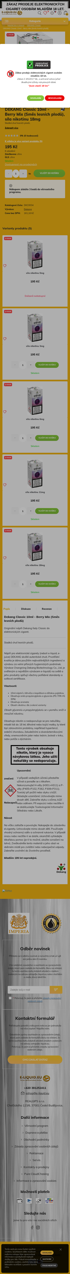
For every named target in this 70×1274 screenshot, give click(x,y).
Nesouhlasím (54, 98)
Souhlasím (35, 98)
